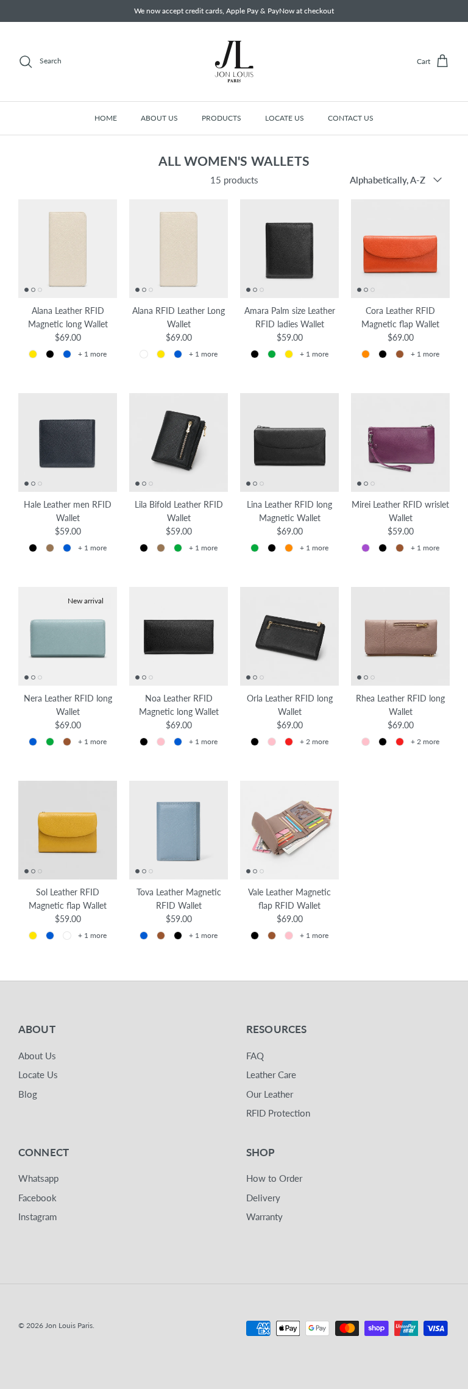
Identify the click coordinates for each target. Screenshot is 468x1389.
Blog (27, 1094)
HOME (105, 118)
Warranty (264, 1216)
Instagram (37, 1216)
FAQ (255, 1055)
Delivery (263, 1197)
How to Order (274, 1178)
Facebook (37, 1197)
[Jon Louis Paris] (234, 61)
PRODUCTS (221, 118)
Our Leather (269, 1094)
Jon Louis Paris (69, 1325)
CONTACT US (351, 118)
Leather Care (271, 1074)
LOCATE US (284, 118)
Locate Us (38, 1074)
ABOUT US (159, 118)
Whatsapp (38, 1178)
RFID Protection (278, 1112)
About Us (37, 1055)
